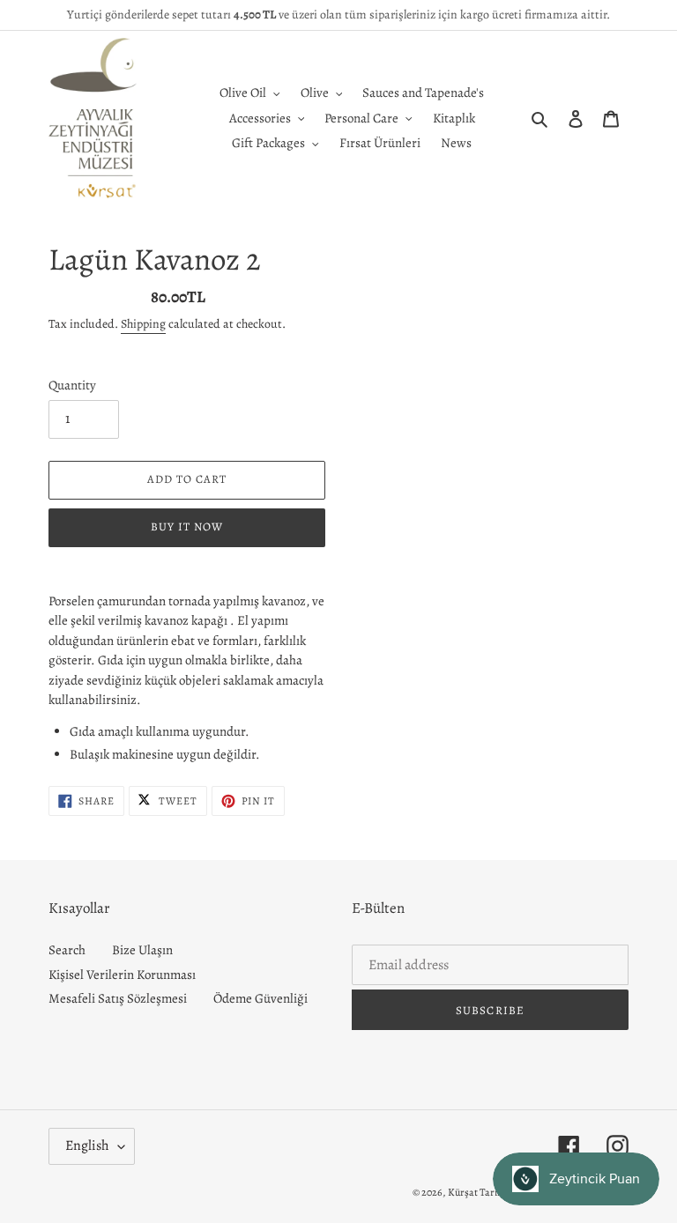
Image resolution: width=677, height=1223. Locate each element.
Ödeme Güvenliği (260, 998)
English (87, 1145)
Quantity (72, 385)
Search (67, 950)
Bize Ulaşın (142, 950)
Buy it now (187, 526)
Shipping (143, 323)
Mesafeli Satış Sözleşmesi (117, 998)
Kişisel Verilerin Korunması (122, 974)
